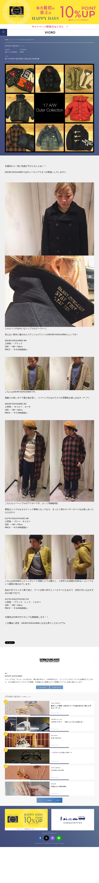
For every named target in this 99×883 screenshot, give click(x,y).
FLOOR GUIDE (56, 687)
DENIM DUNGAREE (13, 676)
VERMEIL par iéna (56, 719)
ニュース (11, 40)
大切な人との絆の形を (59, 786)
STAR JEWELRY (55, 703)
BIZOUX (53, 784)
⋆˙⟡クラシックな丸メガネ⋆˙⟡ (61, 752)
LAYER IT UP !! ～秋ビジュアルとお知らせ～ (67, 722)
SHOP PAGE (42, 687)
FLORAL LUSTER (57, 770)
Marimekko (54, 735)
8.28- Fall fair (56, 738)
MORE (49, 800)
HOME (6, 40)
